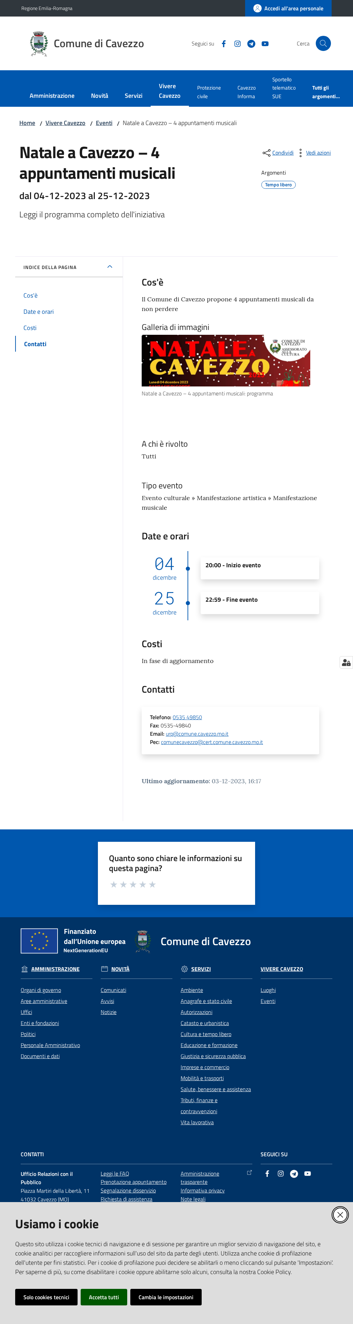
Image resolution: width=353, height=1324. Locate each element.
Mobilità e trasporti (202, 1078)
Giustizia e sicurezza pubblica (213, 1056)
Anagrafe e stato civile (206, 1001)
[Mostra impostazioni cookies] (346, 662)
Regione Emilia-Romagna (46, 8)
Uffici (26, 1012)
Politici (28, 1034)
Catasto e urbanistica (205, 1023)
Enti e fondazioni (40, 1023)
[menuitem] (52, 96)
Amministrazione (55, 969)
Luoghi (268, 990)
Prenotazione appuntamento (134, 1182)
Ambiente (192, 990)
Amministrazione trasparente (200, 1177)
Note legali (193, 1199)
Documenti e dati (40, 1056)
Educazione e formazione (209, 1045)
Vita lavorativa (197, 1122)
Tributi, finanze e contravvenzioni (199, 1105)
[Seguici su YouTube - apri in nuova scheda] (262, 43)
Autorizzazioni (196, 1012)
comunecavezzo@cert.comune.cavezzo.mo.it (212, 742)
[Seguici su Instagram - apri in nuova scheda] (235, 43)
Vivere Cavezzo (65, 122)
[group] (230, 366)
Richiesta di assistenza (126, 1199)
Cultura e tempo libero (206, 1034)
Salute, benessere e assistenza (216, 1089)
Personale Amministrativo (50, 1045)
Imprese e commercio (205, 1067)
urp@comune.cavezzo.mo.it (197, 734)
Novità (120, 969)
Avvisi (107, 1001)
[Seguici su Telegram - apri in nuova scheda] (248, 43)
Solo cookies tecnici (46, 1297)
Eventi (104, 122)
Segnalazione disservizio (128, 1190)
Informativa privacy (203, 1190)
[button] (323, 43)
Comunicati (113, 990)
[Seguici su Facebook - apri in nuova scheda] (221, 43)
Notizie (109, 1012)
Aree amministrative (44, 1001)
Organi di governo (41, 990)
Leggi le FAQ (115, 1173)
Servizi (201, 969)
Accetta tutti (104, 1297)
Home (27, 122)
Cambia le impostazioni (166, 1297)
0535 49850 (187, 717)
